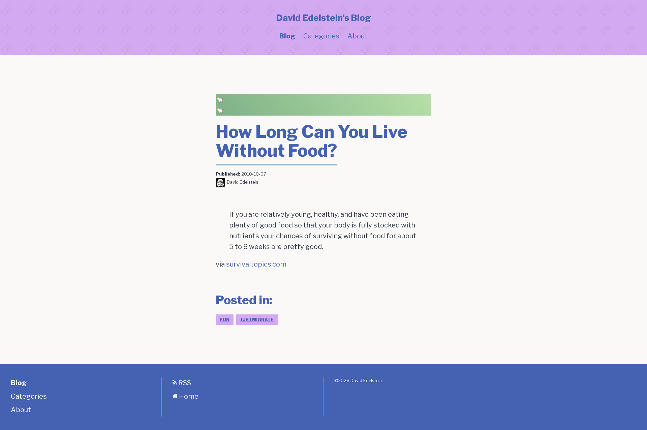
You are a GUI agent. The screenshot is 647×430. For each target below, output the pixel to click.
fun (224, 319)
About (357, 36)
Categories (321, 36)
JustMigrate (257, 319)
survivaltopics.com (256, 264)
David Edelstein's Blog (323, 17)
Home (188, 396)
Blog (287, 36)
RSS (184, 383)
